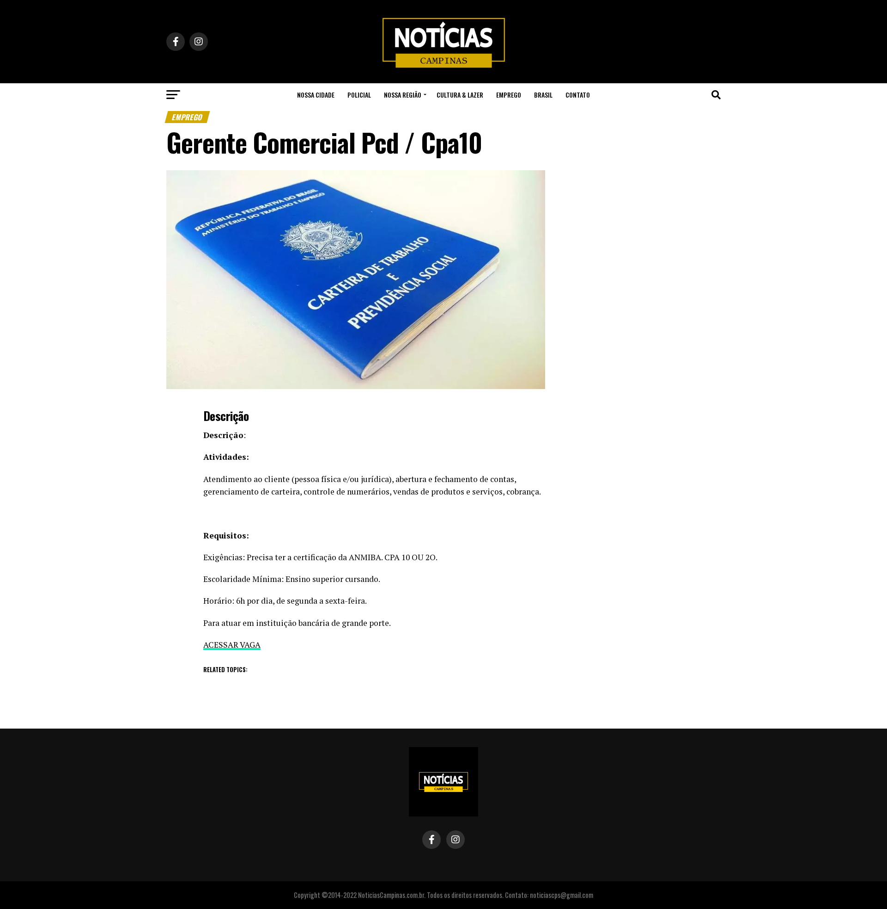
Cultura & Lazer (460, 94)
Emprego (508, 94)
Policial (359, 94)
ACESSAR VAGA (232, 644)
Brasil (543, 94)
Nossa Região (402, 94)
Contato (577, 94)
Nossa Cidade (315, 94)
